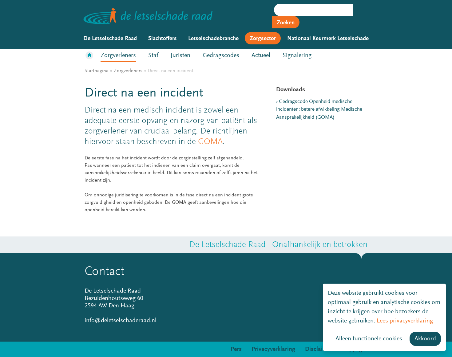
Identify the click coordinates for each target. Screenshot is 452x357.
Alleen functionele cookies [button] (368, 339)
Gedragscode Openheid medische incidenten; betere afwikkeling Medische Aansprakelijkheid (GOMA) (319, 109)
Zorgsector (263, 39)
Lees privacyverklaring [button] (405, 321)
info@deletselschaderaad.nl (121, 321)
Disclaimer (319, 349)
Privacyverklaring (273, 349)
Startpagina (97, 70)
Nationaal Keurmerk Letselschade (328, 39)
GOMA (210, 141)
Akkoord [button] (425, 339)
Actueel (261, 55)
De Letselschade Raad (110, 39)
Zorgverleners (118, 55)
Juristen (180, 55)
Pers (236, 349)
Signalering (297, 55)
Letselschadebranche (213, 39)
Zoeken (286, 23)
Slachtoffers (162, 39)
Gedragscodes (221, 55)
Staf (153, 55)
